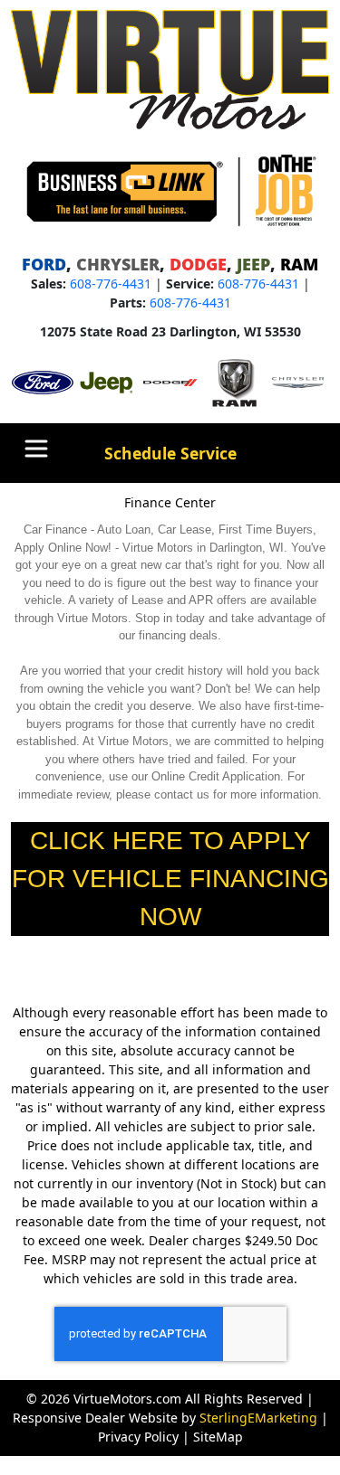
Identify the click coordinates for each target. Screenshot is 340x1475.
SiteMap (218, 1436)
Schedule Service (170, 453)
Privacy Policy (138, 1436)
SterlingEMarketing (258, 1417)
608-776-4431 (110, 283)
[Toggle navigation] (36, 448)
